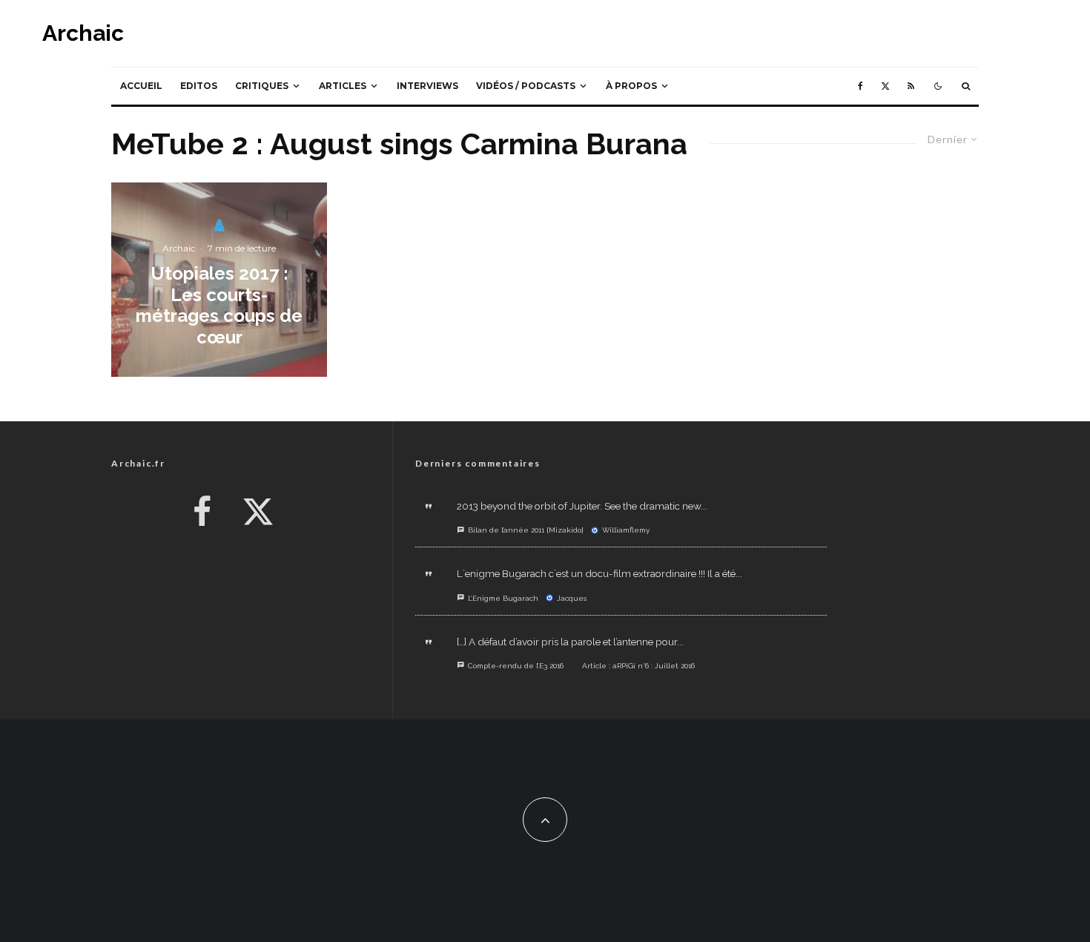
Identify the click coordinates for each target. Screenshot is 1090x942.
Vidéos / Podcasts (525, 85)
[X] (885, 86)
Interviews (427, 85)
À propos (631, 85)
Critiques (261, 85)
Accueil (141, 85)
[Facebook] (860, 86)
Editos (198, 85)
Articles (342, 85)
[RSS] (911, 86)
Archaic (83, 33)
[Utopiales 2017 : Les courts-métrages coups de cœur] (219, 279)
